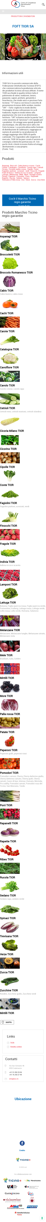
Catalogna (12, 167)
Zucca (33, 180)
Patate (4, 176)
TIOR (12, 1043)
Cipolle (30, 169)
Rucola (12, 178)
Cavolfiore (22, 167)
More (26, 174)
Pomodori (20, 176)
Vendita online (16, 1047)
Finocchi (33, 171)
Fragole (41, 171)
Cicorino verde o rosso (17, 169)
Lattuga (5, 174)
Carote (4, 167)
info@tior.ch (13, 1079)
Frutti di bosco (8, 173)
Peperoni (11, 176)
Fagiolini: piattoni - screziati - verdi (15, 171)
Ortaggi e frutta (35, 174)
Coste (36, 169)
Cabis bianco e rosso (26, 166)
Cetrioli (40, 167)
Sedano (19, 178)
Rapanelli (34, 176)
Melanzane (13, 174)
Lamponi (37, 173)
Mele (21, 174)
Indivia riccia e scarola (24, 173)
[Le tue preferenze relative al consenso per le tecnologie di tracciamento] (42, 1218)
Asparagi (5, 166)
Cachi (38, 166)
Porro (27, 176)
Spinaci (26, 178)
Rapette (5, 178)
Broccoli (13, 166)
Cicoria (5, 169)
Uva (22, 180)
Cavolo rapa (31, 167)
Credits (22, 1150)
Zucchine (41, 180)
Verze (28, 180)
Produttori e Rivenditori (23, 16)
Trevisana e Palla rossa (11, 180)
